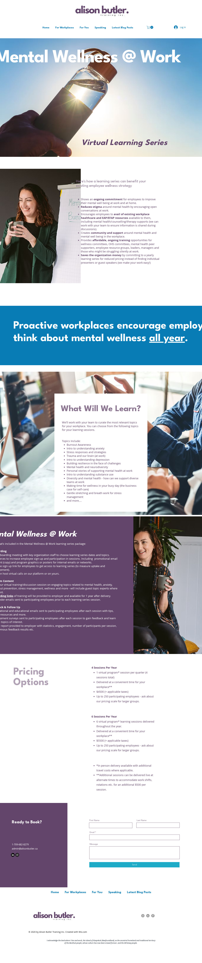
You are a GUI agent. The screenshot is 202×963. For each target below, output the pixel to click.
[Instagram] (17, 855)
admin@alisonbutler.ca (25, 848)
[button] (150, 27)
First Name (94, 820)
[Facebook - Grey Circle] (153, 915)
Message (94, 844)
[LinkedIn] (13, 855)
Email (92, 832)
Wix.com (83, 931)
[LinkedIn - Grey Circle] (148, 915)
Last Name (142, 820)
